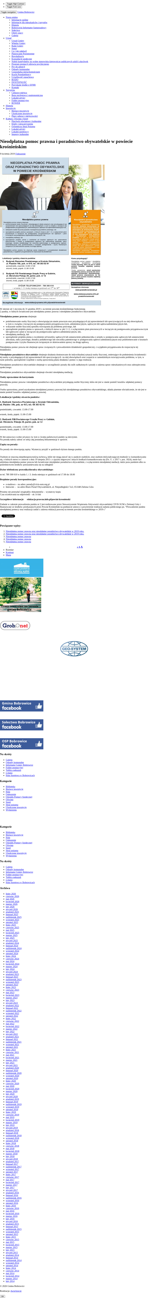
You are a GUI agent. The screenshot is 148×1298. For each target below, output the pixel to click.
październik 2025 (14, 917)
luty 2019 (10, 1125)
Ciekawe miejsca (19, 92)
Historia (15, 25)
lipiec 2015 (11, 1237)
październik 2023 (14, 979)
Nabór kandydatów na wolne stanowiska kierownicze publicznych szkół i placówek (50, 61)
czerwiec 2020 (12, 1083)
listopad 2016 (12, 1195)
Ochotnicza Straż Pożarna (23, 126)
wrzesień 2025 (12, 919)
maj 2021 (10, 1055)
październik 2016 (14, 1198)
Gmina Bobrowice (25, 12)
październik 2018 (14, 1135)
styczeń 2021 (12, 1065)
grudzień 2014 (12, 1255)
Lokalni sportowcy (20, 131)
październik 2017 (14, 1167)
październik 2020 (14, 1073)
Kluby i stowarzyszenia (22, 124)
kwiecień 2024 (12, 964)
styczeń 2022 (12, 1034)
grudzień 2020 (12, 1068)
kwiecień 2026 (12, 901)
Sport (8, 802)
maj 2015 (10, 1242)
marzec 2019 (11, 1122)
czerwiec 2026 (12, 896)
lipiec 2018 (11, 1143)
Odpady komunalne (21, 69)
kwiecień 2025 (12, 932)
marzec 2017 (11, 1185)
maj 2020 (10, 1086)
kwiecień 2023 (12, 995)
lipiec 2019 (11, 1112)
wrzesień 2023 (12, 982)
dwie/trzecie (16, 1291)
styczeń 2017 (12, 1190)
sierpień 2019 (12, 1109)
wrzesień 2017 (12, 1169)
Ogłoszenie (20, 154)
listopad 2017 (12, 1164)
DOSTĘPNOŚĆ (19, 82)
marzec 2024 (11, 966)
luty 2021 (10, 1063)
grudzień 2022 (12, 1005)
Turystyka (10, 90)
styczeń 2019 (12, 1128)
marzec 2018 (11, 1154)
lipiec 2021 (11, 1050)
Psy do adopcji (18, 66)
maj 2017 (10, 1180)
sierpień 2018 (12, 1141)
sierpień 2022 (12, 1016)
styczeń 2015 (12, 1252)
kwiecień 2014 (12, 1276)
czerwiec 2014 (12, 1271)
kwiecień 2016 (12, 1213)
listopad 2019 (12, 1102)
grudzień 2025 (12, 912)
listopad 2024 (12, 945)
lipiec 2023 (11, 987)
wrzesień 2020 (12, 1076)
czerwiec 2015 (12, 1239)
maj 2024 (10, 961)
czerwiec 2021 (12, 1052)
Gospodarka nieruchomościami (26, 72)
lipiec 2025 (11, 925)
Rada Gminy (17, 46)
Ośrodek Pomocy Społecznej (19, 797)
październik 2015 (14, 1229)
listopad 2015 (12, 1226)
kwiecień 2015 (12, 1245)
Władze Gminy (18, 43)
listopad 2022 (12, 1008)
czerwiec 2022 (12, 1021)
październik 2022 (14, 1011)
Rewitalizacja (18, 56)
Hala (8, 792)
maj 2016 (10, 1211)
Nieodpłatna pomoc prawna (18, 536)
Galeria (15, 35)
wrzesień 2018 (12, 1138)
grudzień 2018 (12, 1130)
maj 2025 (10, 930)
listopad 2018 (12, 1133)
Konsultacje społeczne (22, 59)
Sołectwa (16, 30)
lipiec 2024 (11, 956)
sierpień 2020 (12, 1078)
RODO (15, 79)
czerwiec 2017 (12, 1177)
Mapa (8, 555)
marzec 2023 (11, 998)
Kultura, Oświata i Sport (17, 118)
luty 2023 (10, 1000)
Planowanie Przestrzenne (23, 53)
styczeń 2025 (12, 940)
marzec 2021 (11, 1060)
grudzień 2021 (12, 1037)
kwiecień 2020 (12, 1089)
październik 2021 (14, 1042)
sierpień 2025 (12, 922)
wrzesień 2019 (12, 1107)
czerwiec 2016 (12, 1208)
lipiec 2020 (11, 1081)
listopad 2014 (12, 1258)
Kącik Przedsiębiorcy (21, 74)
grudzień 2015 (12, 1224)
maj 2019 (10, 1117)
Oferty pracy (17, 33)
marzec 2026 (11, 904)
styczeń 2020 (12, 1096)
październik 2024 (14, 948)
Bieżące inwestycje (20, 111)
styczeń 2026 (12, 909)
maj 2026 (10, 899)
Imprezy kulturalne (20, 134)
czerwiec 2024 (12, 959)
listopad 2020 (12, 1070)
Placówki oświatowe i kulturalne (26, 121)
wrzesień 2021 (12, 1044)
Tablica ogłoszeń (13, 770)
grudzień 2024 (12, 943)
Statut (14, 48)
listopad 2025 (12, 914)
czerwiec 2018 (12, 1146)
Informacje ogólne (20, 20)
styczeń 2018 (12, 1159)
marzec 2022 (11, 1029)
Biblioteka (10, 786)
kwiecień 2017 (12, 1182)
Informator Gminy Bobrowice (19, 765)
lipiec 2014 (11, 1268)
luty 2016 (10, 1219)
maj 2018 (10, 1148)
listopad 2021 (12, 1039)
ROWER (16, 103)
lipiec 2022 (11, 1018)
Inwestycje (11, 108)
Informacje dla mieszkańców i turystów (29, 22)
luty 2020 (10, 1094)
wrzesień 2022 (12, 1013)
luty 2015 (10, 1250)
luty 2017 (10, 1187)
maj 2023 (10, 992)
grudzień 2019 (12, 1099)
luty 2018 (10, 1156)
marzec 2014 (11, 1278)
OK (2, 1296)
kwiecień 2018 (12, 1151)
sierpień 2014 (12, 1265)
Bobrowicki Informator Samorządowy (29, 27)
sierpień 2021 (12, 1047)
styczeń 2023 (12, 1003)
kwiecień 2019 (12, 1120)
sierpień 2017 (12, 1172)
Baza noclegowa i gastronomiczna (27, 95)
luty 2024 (10, 969)
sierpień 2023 (12, 985)
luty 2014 (10, 1281)
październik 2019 (14, 1104)
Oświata (9, 799)
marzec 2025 (11, 935)
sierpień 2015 (12, 1234)
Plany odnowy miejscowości (25, 116)
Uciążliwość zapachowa (23, 77)
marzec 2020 (11, 1091)
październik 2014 (14, 1260)
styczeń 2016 (12, 1221)
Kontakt (15, 87)
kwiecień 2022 (12, 1026)
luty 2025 (10, 938)
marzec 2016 (11, 1216)
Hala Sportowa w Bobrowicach (20, 775)
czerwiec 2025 (12, 927)
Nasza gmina (12, 17)
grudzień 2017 (12, 1161)
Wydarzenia (11, 810)
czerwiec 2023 (12, 990)
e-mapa (9, 773)
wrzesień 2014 (12, 1263)
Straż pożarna (12, 805)
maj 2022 (10, 1024)
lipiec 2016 (11, 1206)
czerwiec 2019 (12, 1115)
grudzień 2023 (12, 974)
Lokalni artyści (18, 98)
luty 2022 (10, 1031)
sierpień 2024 (12, 953)
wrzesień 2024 (12, 951)
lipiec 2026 (11, 893)
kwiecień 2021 (12, 1057)
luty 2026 (10, 906)
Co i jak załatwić (19, 51)
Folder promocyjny (20, 100)
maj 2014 (10, 1273)
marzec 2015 (11, 1247)
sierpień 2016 (12, 1203)
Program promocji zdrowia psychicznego (30, 64)
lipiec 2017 (11, 1174)
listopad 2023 (12, 977)
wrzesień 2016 (12, 1200)
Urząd (8, 38)
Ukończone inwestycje (22, 113)
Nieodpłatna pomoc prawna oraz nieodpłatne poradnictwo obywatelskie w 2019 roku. (45, 531)
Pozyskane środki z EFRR (24, 85)
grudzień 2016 (12, 1193)
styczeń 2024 (12, 972)
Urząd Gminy (18, 40)
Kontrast (10, 552)
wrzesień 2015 (12, 1232)
